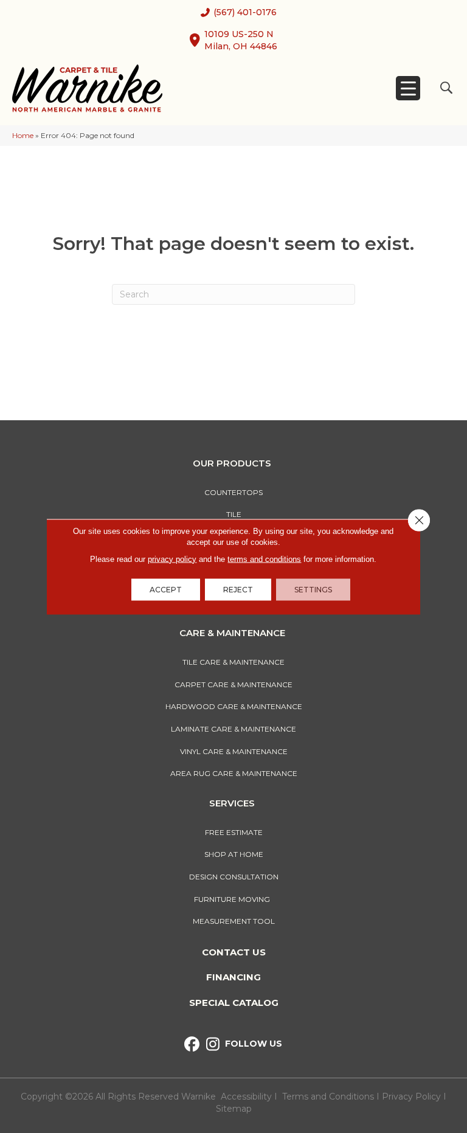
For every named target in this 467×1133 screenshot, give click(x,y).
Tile (233, 514)
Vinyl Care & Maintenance (234, 751)
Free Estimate (234, 832)
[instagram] (213, 1044)
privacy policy (172, 558)
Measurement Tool (234, 921)
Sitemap (234, 1108)
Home (22, 135)
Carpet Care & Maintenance (233, 684)
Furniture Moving (234, 899)
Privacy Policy (412, 1096)
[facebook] (191, 1044)
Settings (313, 589)
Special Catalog (233, 1002)
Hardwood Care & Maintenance (233, 706)
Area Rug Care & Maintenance (233, 773)
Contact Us (234, 952)
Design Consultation (233, 876)
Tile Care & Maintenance (233, 662)
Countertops (233, 492)
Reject (238, 589)
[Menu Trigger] (408, 88)
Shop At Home (233, 854)
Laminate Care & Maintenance (233, 728)
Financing (233, 977)
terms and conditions (264, 558)
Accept (166, 589)
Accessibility (246, 1096)
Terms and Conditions (328, 1096)
